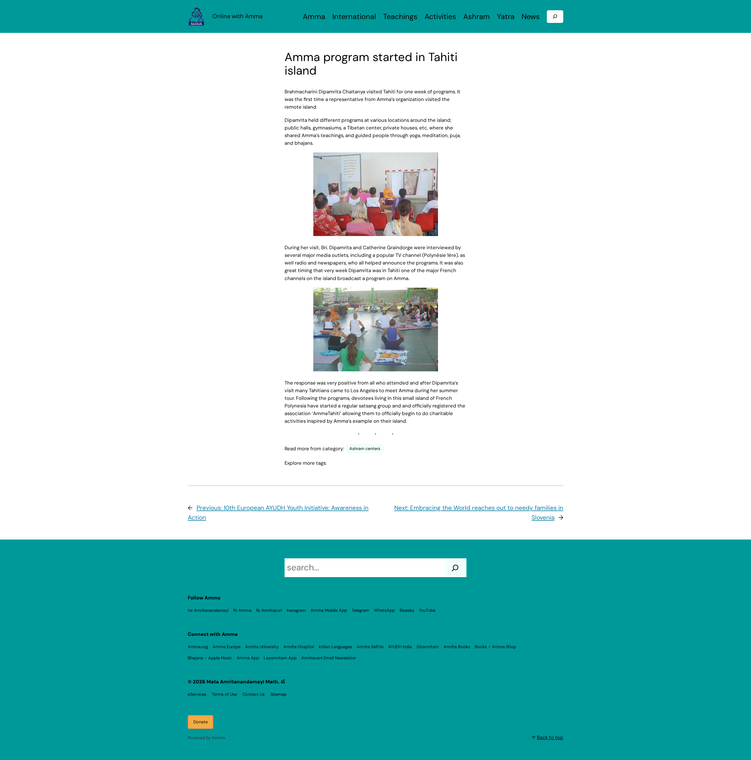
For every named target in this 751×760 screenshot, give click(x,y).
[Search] (455, 568)
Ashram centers (364, 448)
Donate (200, 721)
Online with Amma (237, 16)
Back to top (550, 737)
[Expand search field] (555, 16)
